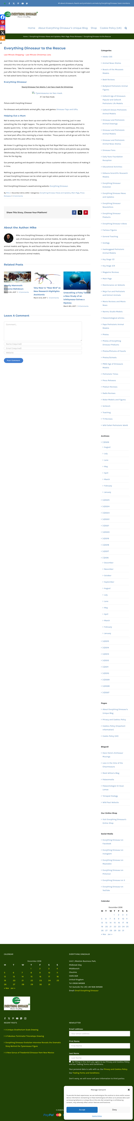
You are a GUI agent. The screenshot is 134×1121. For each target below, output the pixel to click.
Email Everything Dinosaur (86, 990)
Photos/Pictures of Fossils (114, 351)
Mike (8, 193)
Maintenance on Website (114, 285)
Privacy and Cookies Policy (114, 719)
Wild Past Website (111, 802)
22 (115, 926)
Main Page (75, 193)
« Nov (103, 934)
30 (119, 930)
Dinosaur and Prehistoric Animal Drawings (114, 122)
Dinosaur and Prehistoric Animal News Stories (114, 142)
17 (123, 922)
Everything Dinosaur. (59, 186)
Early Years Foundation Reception (113, 158)
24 (123, 926)
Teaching (107, 412)
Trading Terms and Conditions (86, 1073)
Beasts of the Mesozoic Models (113, 71)
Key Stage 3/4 (109, 266)
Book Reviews (109, 79)
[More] (2, 38)
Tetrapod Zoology (110, 796)
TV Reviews (108, 419)
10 (123, 919)
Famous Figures (110, 230)
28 (111, 930)
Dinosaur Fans (109, 150)
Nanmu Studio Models (113, 311)
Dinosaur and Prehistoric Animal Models (114, 132)
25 (127, 926)
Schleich (106, 406)
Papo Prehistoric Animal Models (113, 326)
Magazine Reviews (111, 272)
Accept (82, 1110)
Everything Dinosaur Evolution (112, 185)
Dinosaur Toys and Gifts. (67, 109)
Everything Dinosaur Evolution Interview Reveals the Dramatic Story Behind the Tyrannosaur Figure (33, 1044)
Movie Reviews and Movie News (114, 303)
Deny (114, 1110)
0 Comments (18, 196)
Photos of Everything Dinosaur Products (112, 343)
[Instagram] (2, 27)
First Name (74, 1041)
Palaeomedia (108, 779)
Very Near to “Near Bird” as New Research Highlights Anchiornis (76, 291)
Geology (106, 243)
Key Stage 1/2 (109, 259)
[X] (2, 32)
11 (126, 919)
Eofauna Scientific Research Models (115, 175)
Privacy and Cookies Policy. (116, 1069)
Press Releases (109, 380)
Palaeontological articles (113, 318)
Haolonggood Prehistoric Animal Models (113, 251)
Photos (106, 334)
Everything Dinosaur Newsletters (112, 205)
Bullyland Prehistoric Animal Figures (115, 88)
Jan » (110, 934)
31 (123, 930)
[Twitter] (9, 1018)
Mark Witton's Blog (111, 773)
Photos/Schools (110, 357)
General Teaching (110, 236)
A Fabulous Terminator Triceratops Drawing (24, 1036)
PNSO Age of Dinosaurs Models (113, 366)
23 (119, 926)
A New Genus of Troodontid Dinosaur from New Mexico (29, 1052)
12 (102, 922)
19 (102, 926)
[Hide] (1, 43)
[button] (128, 1089)
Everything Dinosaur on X (114, 880)
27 (106, 930)
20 (106, 926)
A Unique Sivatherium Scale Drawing (21, 1029)
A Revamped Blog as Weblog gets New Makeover (14, 288)
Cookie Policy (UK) (110, 736)
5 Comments (84, 298)
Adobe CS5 (107, 56)
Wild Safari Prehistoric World (115, 425)
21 (110, 926)
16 (119, 922)
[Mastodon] (21, 1018)
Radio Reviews (109, 393)
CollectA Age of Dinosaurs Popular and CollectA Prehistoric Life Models (114, 100)
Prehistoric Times (110, 374)
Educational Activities (112, 167)
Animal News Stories (112, 63)
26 (102, 930)
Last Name (74, 1053)
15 (115, 922)
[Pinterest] (2, 22)
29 (115, 930)
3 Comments (24, 295)
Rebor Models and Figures (114, 399)
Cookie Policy (97, 1116)
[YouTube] (17, 1018)
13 (106, 922)
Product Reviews (110, 387)
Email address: (76, 1029)
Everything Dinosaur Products (112, 215)
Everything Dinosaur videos (115, 223)
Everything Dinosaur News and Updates (55, 193)
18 (127, 922)
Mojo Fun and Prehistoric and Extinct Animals (114, 293)
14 (110, 922)
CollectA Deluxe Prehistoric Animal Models (115, 112)
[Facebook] (2, 17)
